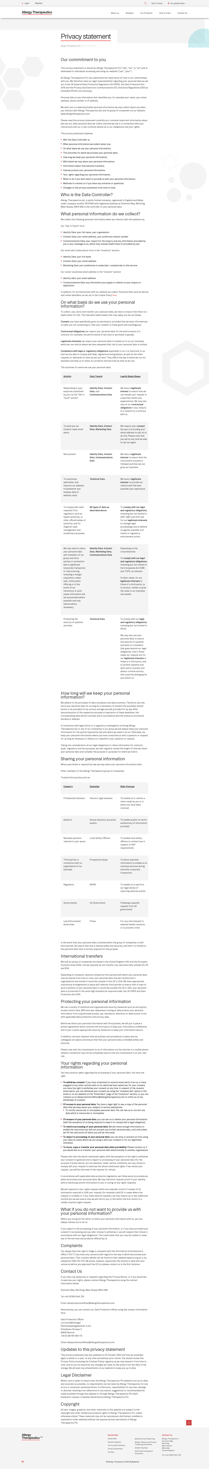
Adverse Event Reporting (145, 1439)
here (114, 295)
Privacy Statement (115, 1449)
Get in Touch (157, 3)
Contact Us (182, 13)
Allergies (129, 13)
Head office (112, 1438)
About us (115, 13)
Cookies (111, 1452)
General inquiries (114, 1442)
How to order (165, 13)
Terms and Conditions (116, 1445)
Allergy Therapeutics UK (70, 46)
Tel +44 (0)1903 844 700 (171, 1455)
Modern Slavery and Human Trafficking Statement (145, 1443)
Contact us (167, 1435)
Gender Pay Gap (141, 1448)
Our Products (146, 13)
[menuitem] (115, 15)
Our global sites (177, 3)
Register (39, 3)
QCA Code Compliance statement (144, 1452)
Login (26, 3)
